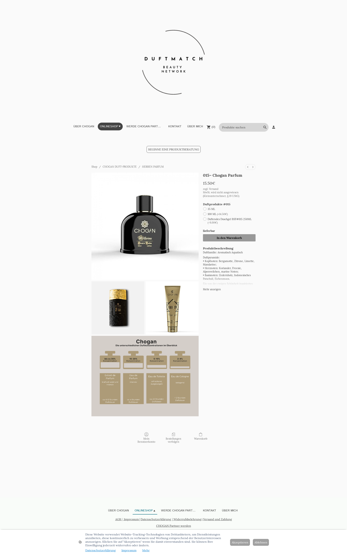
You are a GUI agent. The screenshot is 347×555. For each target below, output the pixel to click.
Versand (213, 189)
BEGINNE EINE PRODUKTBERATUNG (173, 149)
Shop (94, 166)
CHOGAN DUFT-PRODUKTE (120, 166)
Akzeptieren (240, 542)
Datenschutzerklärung (156, 519)
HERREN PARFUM (153, 166)
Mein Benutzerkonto (146, 440)
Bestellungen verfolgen (173, 440)
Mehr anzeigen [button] (212, 289)
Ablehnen (260, 542)
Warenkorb (200, 438)
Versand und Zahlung (217, 519)
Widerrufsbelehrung (187, 519)
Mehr (146, 550)
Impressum (131, 519)
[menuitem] (247, 167)
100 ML (218, 214)
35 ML (211, 209)
